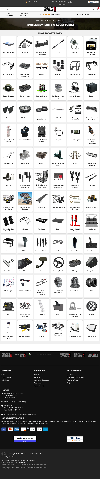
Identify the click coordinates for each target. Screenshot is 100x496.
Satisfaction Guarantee (41, 380)
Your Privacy (38, 383)
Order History (5, 380)
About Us (37, 377)
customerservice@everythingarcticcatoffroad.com (20, 414)
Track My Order (6, 377)
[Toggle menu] (2, 9)
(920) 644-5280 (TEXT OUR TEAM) (15, 402)
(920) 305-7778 (9, 406)
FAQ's (69, 383)
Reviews (37, 374)
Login (3, 374)
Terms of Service (39, 386)
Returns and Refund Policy (75, 377)
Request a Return (72, 380)
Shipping (70, 374)
